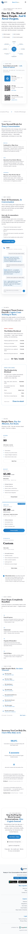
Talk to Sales (14, 568)
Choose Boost (14, 496)
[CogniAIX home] (4, 2)
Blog (26, 890)
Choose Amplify (14, 530)
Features (25, 901)
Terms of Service (23, 919)
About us (25, 888)
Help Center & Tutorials (21, 909)
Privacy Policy (23, 921)
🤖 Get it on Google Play (14, 845)
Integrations (24, 903)
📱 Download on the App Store (14, 841)
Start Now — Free (14, 836)
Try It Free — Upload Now (20, 877)
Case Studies (24, 907)
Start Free (15, 2)
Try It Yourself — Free (8, 241)
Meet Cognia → (23, 715)
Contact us (24, 892)
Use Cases (24, 905)
